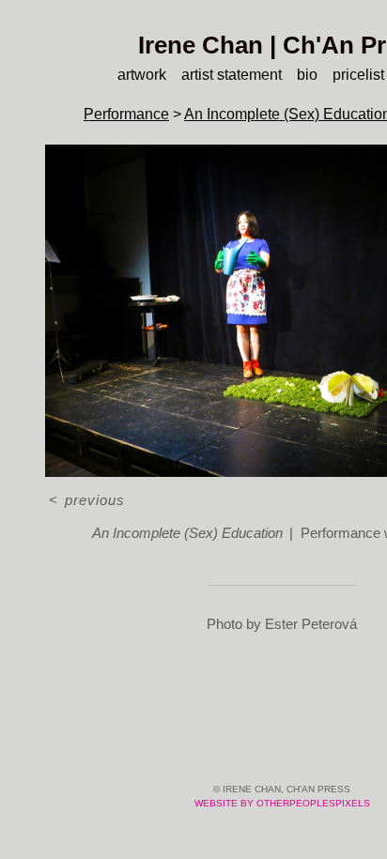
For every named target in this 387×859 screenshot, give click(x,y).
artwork (141, 75)
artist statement (231, 75)
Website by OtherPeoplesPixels (282, 803)
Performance (126, 114)
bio (307, 75)
